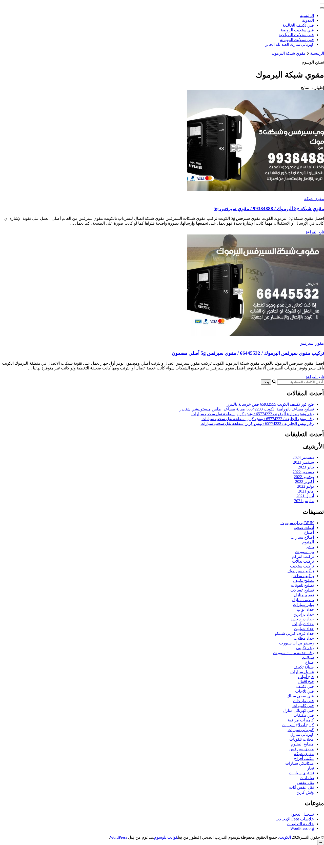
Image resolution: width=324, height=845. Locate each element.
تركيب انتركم (303, 556)
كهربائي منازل (302, 734)
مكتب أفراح (304, 758)
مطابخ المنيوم (302, 744)
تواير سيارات (303, 604)
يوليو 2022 (305, 486)
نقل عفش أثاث (301, 787)
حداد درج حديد (302, 619)
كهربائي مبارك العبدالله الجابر (289, 44)
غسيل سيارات (302, 672)
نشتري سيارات (301, 773)
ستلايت (308, 657)
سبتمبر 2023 (303, 462)
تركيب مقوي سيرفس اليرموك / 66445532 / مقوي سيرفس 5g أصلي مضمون (248, 353)
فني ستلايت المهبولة (297, 39)
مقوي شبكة (314, 198)
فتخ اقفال (306, 681)
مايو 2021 (306, 491)
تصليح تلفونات (302, 585)
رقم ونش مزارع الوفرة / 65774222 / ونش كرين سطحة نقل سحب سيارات (252, 414)
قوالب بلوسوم (166, 837)
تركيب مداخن (302, 576)
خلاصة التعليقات (300, 824)
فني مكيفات (303, 715)
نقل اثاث (307, 778)
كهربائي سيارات (301, 730)
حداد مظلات (304, 638)
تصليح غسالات (302, 590)
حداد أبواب (305, 609)
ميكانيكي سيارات (299, 763)
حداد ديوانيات (303, 624)
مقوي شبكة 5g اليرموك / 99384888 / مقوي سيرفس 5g (269, 208)
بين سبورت (304, 551)
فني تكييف (305, 686)
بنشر (310, 547)
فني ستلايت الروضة (297, 30)
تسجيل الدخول (302, 814)
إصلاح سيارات (302, 537)
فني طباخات (303, 701)
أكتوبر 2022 (304, 481)
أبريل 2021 (305, 496)
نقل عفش (305, 782)
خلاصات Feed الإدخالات (294, 819)
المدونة (308, 20)
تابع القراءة (315, 232)
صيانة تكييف (303, 667)
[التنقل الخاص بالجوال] (322, 3)
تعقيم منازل (304, 595)
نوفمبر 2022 (304, 477)
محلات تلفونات (301, 739)
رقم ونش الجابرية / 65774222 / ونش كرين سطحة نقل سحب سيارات (257, 423)
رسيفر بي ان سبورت (296, 643)
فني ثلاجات (304, 691)
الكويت (285, 837)
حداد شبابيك (304, 628)
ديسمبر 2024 (303, 457)
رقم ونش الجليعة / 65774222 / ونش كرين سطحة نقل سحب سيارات (257, 419)
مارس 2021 (304, 501)
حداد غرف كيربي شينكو (294, 633)
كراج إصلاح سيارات (298, 725)
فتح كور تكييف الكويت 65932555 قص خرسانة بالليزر (270, 404)
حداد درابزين (303, 614)
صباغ (309, 662)
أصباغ (309, 532)
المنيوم (308, 542)
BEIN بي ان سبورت (297, 523)
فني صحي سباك (300, 696)
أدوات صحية (304, 527)
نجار (310, 768)
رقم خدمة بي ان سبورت (293, 653)
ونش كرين (305, 792)
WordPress (118, 837)
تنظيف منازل (303, 600)
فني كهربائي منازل (298, 710)
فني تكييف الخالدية (298, 25)
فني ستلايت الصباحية (296, 35)
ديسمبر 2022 (303, 472)
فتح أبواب (306, 677)
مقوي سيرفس (311, 343)
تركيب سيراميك (301, 571)
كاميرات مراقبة (301, 720)
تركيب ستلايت (302, 566)
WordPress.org (302, 828)
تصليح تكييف (303, 580)
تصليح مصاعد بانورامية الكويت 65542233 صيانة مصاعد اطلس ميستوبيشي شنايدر (246, 409)
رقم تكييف (305, 648)
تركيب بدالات (303, 561)
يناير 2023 (306, 467)
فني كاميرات (303, 705)
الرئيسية (307, 15)
